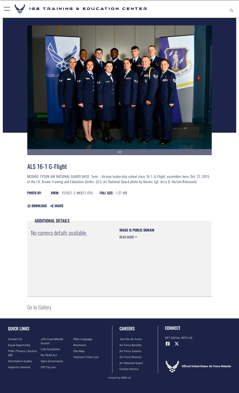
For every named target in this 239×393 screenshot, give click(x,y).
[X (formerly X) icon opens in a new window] (177, 343)
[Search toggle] (232, 9)
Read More (127, 237)
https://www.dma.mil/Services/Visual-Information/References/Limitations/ (153, 268)
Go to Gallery (39, 307)
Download (39, 205)
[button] (6, 9)
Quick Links (18, 329)
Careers (127, 329)
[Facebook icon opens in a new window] (167, 343)
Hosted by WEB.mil (119, 377)
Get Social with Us (178, 338)
